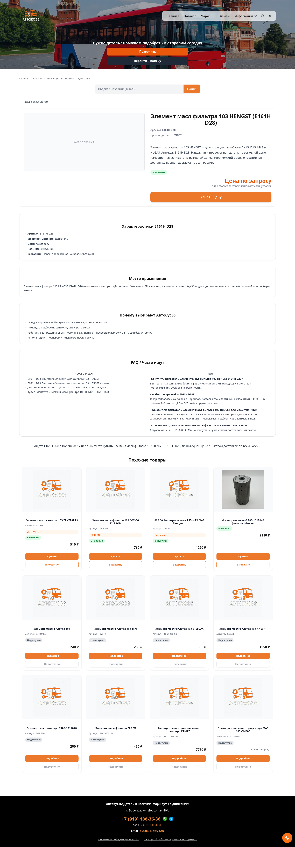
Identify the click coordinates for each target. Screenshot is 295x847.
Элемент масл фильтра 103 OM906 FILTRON (115, 521)
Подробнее (52, 655)
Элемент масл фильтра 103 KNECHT (243, 628)
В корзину (52, 564)
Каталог (190, 16)
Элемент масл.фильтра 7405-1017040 (52, 728)
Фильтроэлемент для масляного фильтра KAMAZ (179, 729)
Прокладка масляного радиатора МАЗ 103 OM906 (243, 729)
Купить (52, 556)
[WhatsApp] (165, 819)
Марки (205, 16)
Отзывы (224, 16)
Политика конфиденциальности (118, 839)
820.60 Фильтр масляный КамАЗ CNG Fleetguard (179, 521)
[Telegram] (171, 819)
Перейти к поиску (147, 61)
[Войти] (270, 16)
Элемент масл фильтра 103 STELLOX (179, 628)
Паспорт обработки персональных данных (170, 839)
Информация (244, 16)
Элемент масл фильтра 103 (51, 628)
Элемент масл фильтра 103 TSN (115, 628)
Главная (173, 16)
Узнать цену (211, 197)
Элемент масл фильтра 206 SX (115, 728)
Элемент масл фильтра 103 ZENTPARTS (52, 520)
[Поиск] (262, 16)
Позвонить (147, 51)
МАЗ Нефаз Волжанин (60, 78)
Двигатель (84, 78)
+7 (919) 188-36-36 (141, 819)
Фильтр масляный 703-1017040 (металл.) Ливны (243, 521)
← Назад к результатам (33, 101)
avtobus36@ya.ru (152, 831)
